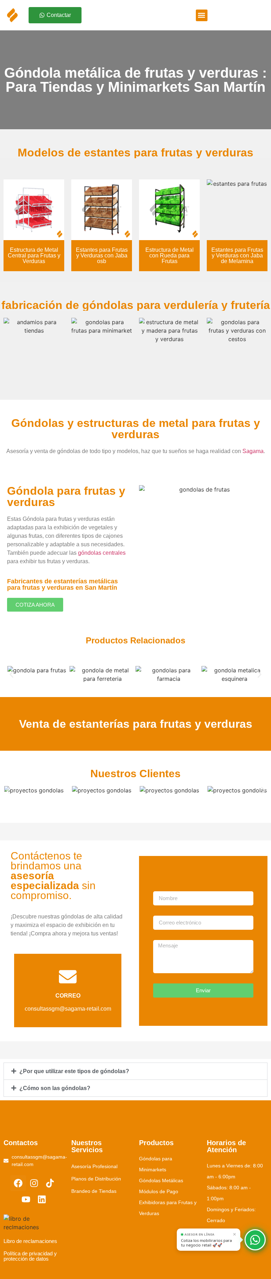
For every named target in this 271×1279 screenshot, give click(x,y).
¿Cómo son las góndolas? (54, 1088)
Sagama (253, 451)
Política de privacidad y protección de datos (30, 1256)
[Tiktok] (50, 1183)
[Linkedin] (42, 1199)
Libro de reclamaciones (30, 1241)
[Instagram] (34, 1183)
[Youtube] (26, 1199)
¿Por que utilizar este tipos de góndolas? (74, 1071)
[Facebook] (18, 1183)
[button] (201, 15)
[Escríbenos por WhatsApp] (255, 1239)
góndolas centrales (102, 553)
